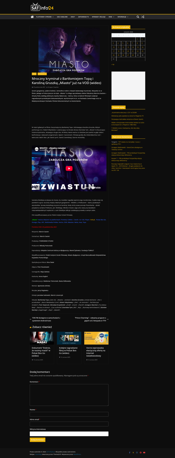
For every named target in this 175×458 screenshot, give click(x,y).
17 (113, 51)
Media (34, 74)
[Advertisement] (128, 86)
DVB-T (73, 17)
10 (113, 47)
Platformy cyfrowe (44, 17)
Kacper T (114, 158)
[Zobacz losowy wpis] (142, 16)
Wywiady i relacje (98, 17)
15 (138, 47)
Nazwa (33, 409)
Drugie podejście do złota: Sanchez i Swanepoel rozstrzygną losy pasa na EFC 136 (128, 168)
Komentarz (35, 382)
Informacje (122, 17)
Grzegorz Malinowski (119, 147)
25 (118, 55)
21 (133, 51)
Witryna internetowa (38, 429)
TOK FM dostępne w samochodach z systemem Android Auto (46, 319)
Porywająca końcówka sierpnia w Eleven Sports (127, 119)
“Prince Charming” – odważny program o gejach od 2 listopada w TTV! (90, 319)
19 (123, 51)
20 (128, 51)
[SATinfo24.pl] (32, 16)
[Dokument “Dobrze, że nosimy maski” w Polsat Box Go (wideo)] (42, 333)
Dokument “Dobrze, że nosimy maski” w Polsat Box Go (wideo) (41, 351)
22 (138, 51)
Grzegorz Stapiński (53, 87)
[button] (53, 16)
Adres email (35, 419)
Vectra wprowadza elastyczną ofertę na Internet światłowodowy (95, 351)
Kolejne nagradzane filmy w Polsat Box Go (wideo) (68, 350)
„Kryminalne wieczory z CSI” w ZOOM (124, 112)
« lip (113, 64)
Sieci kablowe (62, 17)
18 (118, 51)
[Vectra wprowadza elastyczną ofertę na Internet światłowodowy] (96, 333)
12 (123, 47)
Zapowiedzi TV (83, 17)
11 (118, 47)
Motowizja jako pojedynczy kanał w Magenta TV (128, 116)
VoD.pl (92, 220)
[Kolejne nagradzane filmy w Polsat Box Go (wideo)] (69, 333)
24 (113, 55)
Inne (110, 17)
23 (142, 51)
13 (128, 47)
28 (133, 55)
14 (133, 47)
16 (142, 47)
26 (123, 55)
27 (128, 55)
